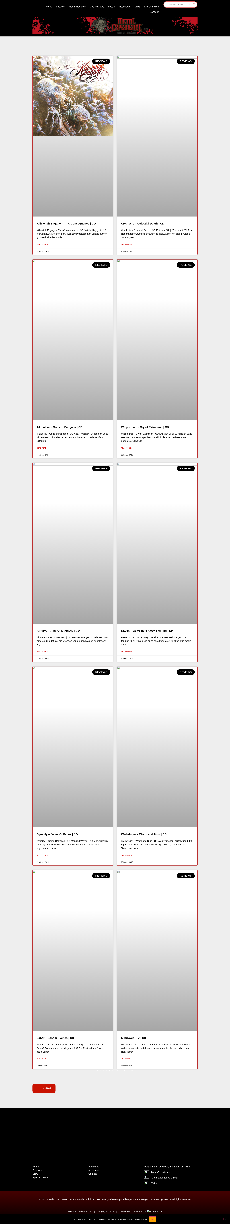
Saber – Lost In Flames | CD (55, 1037)
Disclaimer (124, 1211)
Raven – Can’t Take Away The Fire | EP (147, 630)
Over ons (37, 1170)
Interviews (124, 6)
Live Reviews (97, 6)
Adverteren (94, 1170)
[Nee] (225, 1219)
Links (137, 6)
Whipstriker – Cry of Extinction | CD (145, 427)
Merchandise (151, 6)
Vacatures (93, 1166)
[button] (108, 1116)
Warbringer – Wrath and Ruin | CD (144, 834)
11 (128, 1070)
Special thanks (40, 1177)
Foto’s (111, 6)
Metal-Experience (160, 1172)
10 (124, 1070)
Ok (152, 1219)
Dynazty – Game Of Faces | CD (57, 834)
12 (132, 1070)
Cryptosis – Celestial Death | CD (142, 223)
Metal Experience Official (164, 1177)
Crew (35, 1174)
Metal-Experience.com (80, 1211)
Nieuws (60, 6)
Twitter (154, 1183)
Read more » (42, 244)
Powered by (140, 1211)
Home (49, 6)
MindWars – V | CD (133, 1037)
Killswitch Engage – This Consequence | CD (66, 223)
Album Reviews (77, 6)
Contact (154, 12)
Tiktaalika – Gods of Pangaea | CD (59, 427)
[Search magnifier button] (194, 4)
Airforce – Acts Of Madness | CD (58, 630)
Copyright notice (105, 1211)
